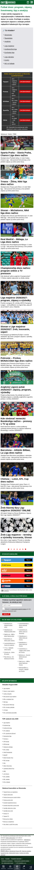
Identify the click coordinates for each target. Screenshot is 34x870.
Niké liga (5, 702)
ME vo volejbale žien (8, 699)
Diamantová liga (7, 736)
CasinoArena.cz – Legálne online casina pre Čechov (24, 650)
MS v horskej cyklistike (8, 707)
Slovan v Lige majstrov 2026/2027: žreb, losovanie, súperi (15, 329)
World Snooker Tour (8, 757)
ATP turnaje (6, 741)
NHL (4, 763)
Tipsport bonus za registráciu (10, 792)
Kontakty (7, 858)
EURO (6, 60)
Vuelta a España (7, 694)
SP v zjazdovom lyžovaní (9, 733)
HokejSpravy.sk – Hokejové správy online (8, 625)
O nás (2, 858)
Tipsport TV (6, 816)
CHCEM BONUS (25, 81)
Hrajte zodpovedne (10, 837)
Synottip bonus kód (8, 811)
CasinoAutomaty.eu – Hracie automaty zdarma (24, 625)
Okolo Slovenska (7, 766)
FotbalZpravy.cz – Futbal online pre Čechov (23, 638)
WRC (4, 771)
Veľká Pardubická (7, 752)
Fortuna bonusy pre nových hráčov (11, 797)
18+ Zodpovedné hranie (7, 863)
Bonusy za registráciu (8, 821)
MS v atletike (6, 776)
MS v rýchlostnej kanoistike (10, 712)
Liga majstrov (9, 46)
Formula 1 (5, 739)
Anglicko (7, 41)
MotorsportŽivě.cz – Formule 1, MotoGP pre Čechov (24, 669)
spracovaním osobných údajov (18, 609)
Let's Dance (6, 774)
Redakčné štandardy (16, 858)
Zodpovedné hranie (14, 853)
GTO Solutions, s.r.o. (21, 863)
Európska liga (9, 52)
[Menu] (31, 2)
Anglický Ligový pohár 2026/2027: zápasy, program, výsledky (16, 390)
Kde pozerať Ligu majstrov (9, 696)
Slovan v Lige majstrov (9, 691)
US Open (5, 710)
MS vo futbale (9, 63)
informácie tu (27, 839)
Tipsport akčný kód (8, 794)
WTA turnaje (6, 744)
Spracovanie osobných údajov (21, 861)
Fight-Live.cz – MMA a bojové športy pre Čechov (24, 663)
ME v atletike (6, 779)
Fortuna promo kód (8, 800)
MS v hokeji (6, 749)
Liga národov (9, 57)
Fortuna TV (6, 813)
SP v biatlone (6, 730)
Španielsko (8, 38)
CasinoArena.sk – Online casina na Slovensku (23, 631)
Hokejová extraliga (8, 747)
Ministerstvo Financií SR (15, 851)
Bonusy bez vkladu (8, 819)
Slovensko (8, 35)
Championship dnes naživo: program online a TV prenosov (16, 271)
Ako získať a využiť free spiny (10, 824)
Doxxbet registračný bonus (10, 802)
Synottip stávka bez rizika (9, 808)
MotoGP (5, 755)
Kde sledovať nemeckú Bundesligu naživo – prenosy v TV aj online (16, 421)
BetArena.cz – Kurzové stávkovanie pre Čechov (24, 656)
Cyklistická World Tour (8, 768)
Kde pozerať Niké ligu (8, 704)
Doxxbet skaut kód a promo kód (11, 805)
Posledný (26, 549)
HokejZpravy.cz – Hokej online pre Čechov (23, 644)
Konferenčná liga (10, 49)
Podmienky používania (7, 861)
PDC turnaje (6, 760)
